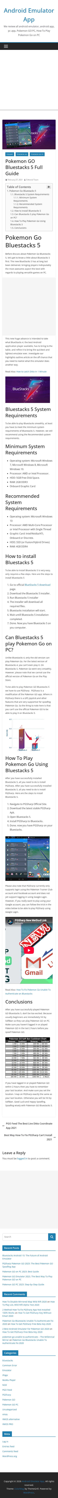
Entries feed (8, 1446)
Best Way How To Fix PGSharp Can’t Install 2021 (28, 1137)
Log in (5, 1441)
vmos (5, 1414)
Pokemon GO (22, 154)
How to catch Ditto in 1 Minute (31, 371)
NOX (4, 1385)
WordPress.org (9, 1456)
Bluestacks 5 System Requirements (31, 194)
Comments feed (10, 1451)
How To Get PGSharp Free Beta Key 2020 (31, 1324)
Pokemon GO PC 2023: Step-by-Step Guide (23, 1284)
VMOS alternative (11, 1419)
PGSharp (10, 154)
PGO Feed (7, 1389)
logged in (22, 1158)
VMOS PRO (7, 1424)
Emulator (6, 1370)
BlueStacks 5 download (37, 584)
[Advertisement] (29, 80)
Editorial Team (32, 179)
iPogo (5, 1375)
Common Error (9, 1365)
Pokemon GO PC (37, 154)
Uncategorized (9, 1409)
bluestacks (7, 1360)
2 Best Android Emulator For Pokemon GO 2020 (25, 1328)
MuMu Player (9, 1380)
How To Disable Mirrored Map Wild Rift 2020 (24, 1301)
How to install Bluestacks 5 (27, 210)
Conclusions (20, 227)
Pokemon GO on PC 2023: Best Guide (20, 1271)
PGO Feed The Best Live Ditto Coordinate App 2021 (29, 1126)
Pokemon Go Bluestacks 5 (22, 190)
